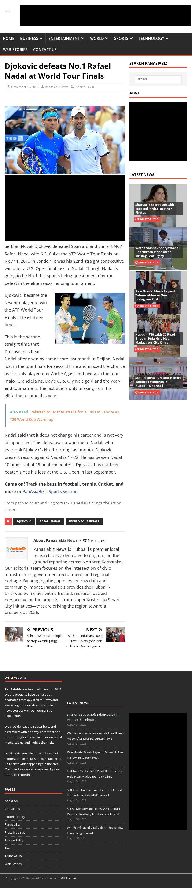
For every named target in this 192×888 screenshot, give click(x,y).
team (22, 700)
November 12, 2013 (24, 87)
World (97, 38)
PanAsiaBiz (13, 689)
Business (29, 38)
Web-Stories (15, 49)
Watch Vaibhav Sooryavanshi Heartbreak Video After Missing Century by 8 (157, 252)
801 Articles (94, 540)
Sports (121, 38)
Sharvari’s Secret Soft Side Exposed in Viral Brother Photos (155, 209)
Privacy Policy (14, 840)
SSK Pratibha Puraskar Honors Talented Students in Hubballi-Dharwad (158, 382)
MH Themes (68, 878)
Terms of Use (14, 856)
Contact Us (45, 49)
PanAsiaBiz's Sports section (50, 491)
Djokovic (24, 521)
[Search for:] (158, 79)
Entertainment (64, 38)
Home (8, 38)
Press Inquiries (15, 832)
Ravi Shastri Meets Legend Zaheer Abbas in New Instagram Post (155, 295)
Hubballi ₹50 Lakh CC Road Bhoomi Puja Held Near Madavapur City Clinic (155, 338)
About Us (11, 801)
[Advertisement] (105, 15)
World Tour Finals (84, 521)
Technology (151, 38)
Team (8, 848)
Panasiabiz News (56, 87)
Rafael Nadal (50, 521)
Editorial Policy (15, 817)
